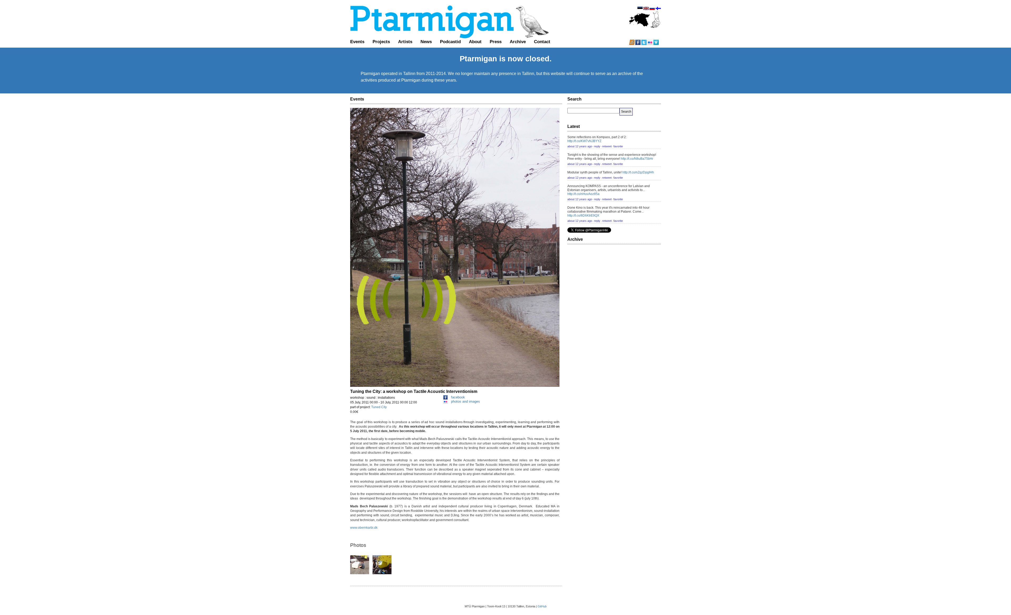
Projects (381, 41)
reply (597, 146)
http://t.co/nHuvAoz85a (583, 194)
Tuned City (379, 407)
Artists (405, 41)
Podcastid (450, 41)
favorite (618, 146)
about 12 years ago (579, 146)
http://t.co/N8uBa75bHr (637, 159)
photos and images (465, 401)
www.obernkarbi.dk (364, 527)
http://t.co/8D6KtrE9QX (583, 215)
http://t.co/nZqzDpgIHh (638, 172)
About (475, 41)
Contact (542, 41)
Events (357, 41)
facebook (458, 397)
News (426, 41)
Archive (518, 41)
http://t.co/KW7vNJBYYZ (584, 141)
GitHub (542, 606)
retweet (607, 146)
